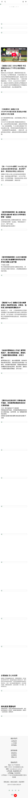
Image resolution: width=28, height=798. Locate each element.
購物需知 (14, 753)
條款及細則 (14, 782)
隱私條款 (6, 782)
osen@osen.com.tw (16, 769)
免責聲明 (21, 782)
